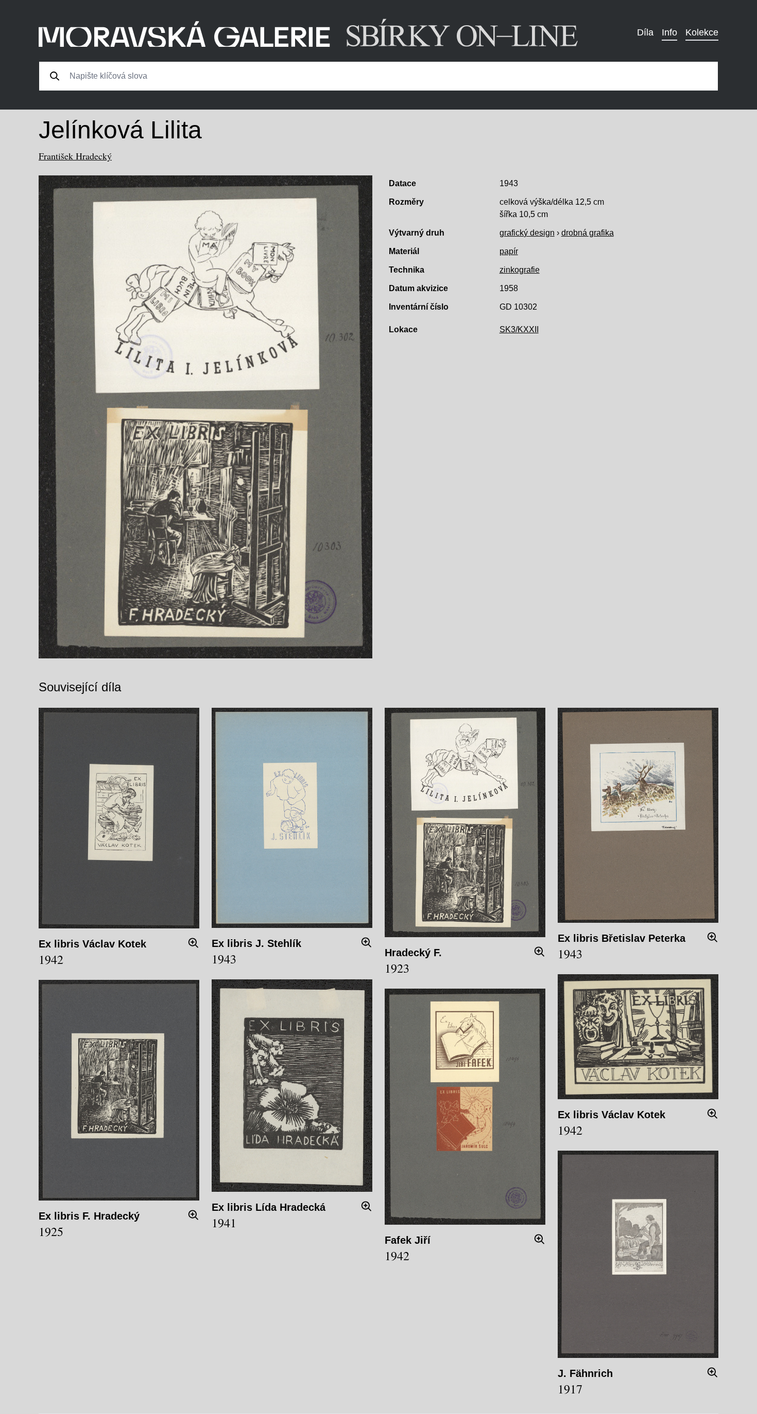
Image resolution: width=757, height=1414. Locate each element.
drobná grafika (587, 232)
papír (509, 251)
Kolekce (701, 32)
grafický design (527, 232)
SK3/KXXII (519, 329)
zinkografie (520, 269)
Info (669, 32)
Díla (645, 32)
